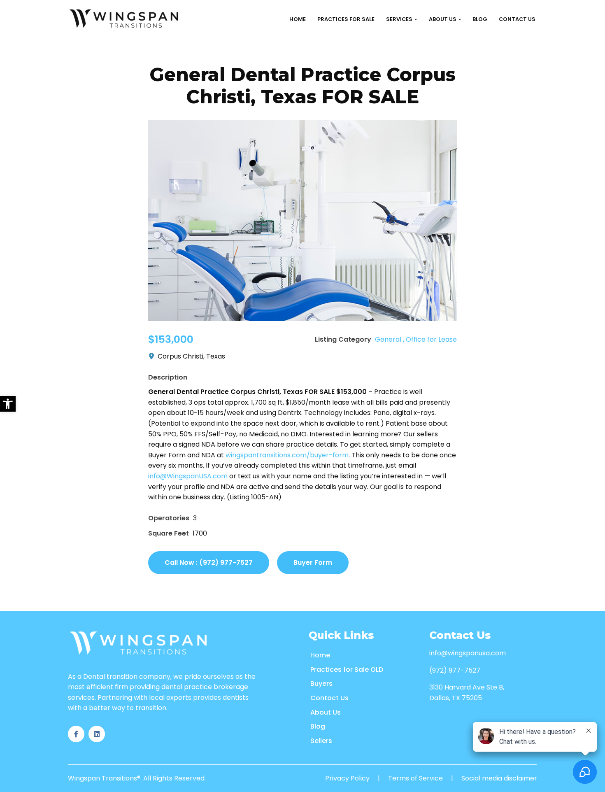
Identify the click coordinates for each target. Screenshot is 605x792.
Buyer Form (312, 562)
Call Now (209, 562)
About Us (325, 712)
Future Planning (190, 71)
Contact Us (517, 19)
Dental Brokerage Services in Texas (397, 52)
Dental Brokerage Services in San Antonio (407, 108)
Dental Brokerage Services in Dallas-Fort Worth (418, 89)
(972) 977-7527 (454, 670)
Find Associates (100, 52)
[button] (8, 404)
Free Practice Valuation (201, 89)
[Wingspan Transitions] (125, 19)
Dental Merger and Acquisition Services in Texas (417, 201)
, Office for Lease (430, 339)
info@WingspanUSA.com (188, 476)
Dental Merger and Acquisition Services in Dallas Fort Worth (438, 219)
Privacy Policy (347, 778)
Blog (479, 19)
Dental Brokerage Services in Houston (402, 71)
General (388, 339)
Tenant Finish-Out (282, 71)
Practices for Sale (346, 19)
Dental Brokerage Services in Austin (398, 145)
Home (297, 19)
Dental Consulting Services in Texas (399, 164)
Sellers (321, 740)
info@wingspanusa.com (467, 653)
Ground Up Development (290, 52)
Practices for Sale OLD (346, 669)
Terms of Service (415, 778)
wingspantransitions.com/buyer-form (287, 455)
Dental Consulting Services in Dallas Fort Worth (419, 182)
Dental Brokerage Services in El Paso (399, 126)
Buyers (321, 683)
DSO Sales (180, 52)
